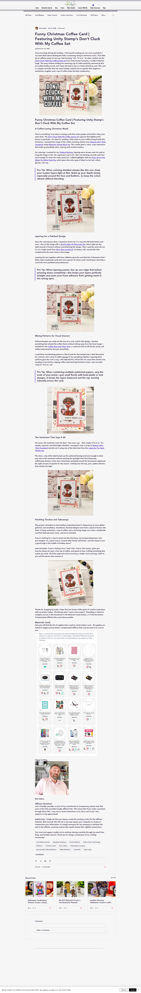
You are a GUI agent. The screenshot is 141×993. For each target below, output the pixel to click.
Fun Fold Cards (82, 15)
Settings (123, 990)
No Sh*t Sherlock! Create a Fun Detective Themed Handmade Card (69, 901)
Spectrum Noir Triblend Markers (46, 849)
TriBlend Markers (65, 849)
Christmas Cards (51, 846)
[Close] (139, 989)
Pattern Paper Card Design (91, 842)
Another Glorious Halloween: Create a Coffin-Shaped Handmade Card (101, 901)
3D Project (94, 15)
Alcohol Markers (75, 842)
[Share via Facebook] (36, 861)
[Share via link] (50, 861)
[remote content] (70, 694)
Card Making (39, 15)
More (103, 15)
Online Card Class (67, 15)
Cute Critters (63, 846)
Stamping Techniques (59, 842)
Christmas (39, 846)
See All (113, 878)
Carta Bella (77, 849)
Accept (133, 990)
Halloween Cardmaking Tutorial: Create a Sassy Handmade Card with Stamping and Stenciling (37, 901)
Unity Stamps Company (77, 846)
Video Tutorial (52, 15)
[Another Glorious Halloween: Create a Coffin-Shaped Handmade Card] (101, 889)
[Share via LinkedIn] (45, 861)
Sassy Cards (87, 849)
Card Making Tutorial (43, 842)
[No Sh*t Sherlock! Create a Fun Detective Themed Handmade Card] (70, 889)
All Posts (28, 15)
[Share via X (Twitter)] (41, 861)
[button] (93, 5)
